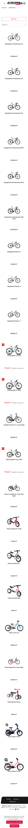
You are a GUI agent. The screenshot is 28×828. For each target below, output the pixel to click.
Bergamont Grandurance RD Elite (14, 218)
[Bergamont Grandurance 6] (14, 71)
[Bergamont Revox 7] (14, 314)
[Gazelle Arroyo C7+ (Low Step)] (14, 418)
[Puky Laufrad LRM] (14, 591)
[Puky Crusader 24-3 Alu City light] (14, 487)
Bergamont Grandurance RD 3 (14, 148)
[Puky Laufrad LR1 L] (14, 556)
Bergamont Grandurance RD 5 (14, 182)
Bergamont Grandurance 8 (14, 113)
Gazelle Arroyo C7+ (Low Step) (14, 425)
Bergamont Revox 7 (14, 321)
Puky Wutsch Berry (14, 702)
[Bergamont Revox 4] (14, 244)
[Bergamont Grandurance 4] (14, 37)
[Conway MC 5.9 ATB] (14, 348)
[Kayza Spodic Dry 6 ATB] (14, 452)
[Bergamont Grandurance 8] (14, 106)
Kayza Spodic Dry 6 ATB (14, 459)
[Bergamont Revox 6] (14, 279)
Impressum (16, 799)
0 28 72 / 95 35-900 (12, 807)
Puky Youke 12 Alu (14, 736)
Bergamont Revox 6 (14, 286)
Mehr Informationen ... (14, 819)
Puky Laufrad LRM (14, 598)
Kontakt (8, 799)
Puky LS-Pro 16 (14, 633)
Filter (15, 19)
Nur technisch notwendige (14, 822)
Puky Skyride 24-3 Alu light (14, 667)
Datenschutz (12, 801)
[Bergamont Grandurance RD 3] (14, 141)
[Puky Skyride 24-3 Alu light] (14, 660)
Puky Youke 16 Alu (14, 771)
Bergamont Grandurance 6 (14, 78)
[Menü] (4, 3)
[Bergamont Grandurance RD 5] (14, 175)
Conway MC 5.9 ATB (14, 355)
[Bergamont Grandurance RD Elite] (14, 210)
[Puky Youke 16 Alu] (14, 764)
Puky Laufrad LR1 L (14, 563)
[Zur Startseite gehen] (14, 3)
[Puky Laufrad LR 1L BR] (14, 522)
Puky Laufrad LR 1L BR (14, 529)
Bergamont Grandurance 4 (14, 44)
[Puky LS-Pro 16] (14, 625)
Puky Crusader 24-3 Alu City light (14, 495)
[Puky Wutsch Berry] (14, 695)
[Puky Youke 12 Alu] (14, 729)
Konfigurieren (14, 825)
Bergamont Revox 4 (14, 252)
